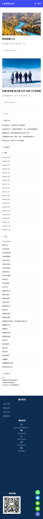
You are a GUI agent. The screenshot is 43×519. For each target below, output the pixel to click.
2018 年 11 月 (6, 230)
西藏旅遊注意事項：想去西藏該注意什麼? (14, 321)
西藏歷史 (5, 329)
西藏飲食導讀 (6, 336)
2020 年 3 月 (5, 207)
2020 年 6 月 (5, 195)
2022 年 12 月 (6, 180)
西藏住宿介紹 (6, 291)
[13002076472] (21, 436)
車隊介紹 (5, 340)
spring (7, 44)
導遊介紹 (5, 245)
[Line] (37, 503)
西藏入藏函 (5, 294)
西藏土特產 (5, 302)
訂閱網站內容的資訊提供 (9, 380)
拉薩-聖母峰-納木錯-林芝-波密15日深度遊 (21, 91)
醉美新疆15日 (8, 39)
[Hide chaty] (37, 514)
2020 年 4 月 (5, 203)
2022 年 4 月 (5, 184)
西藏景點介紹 (6, 325)
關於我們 (5, 351)
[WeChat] (37, 508)
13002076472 (21, 439)
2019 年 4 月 (5, 218)
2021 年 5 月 (5, 188)
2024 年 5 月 (5, 176)
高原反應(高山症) (7, 367)
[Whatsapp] (37, 492)
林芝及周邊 (5, 283)
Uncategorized (6, 241)
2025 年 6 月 (5, 169)
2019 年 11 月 (6, 211)
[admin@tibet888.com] (21, 424)
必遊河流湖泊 (6, 268)
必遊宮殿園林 (6, 256)
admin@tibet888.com (21, 428)
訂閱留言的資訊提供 (8, 382)
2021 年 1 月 (5, 192)
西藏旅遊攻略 (6, 313)
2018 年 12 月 (6, 226)
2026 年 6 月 (5, 157)
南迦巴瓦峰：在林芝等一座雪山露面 (13, 140)
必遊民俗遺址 (6, 264)
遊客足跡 (5, 348)
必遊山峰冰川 (6, 260)
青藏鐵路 (5, 359)
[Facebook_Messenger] (37, 497)
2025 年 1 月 (5, 173)
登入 (3, 377)
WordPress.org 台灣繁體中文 (10, 385)
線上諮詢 (21, 451)
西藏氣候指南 (6, 332)
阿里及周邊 (5, 355)
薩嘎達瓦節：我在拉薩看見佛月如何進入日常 (15, 133)
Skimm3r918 (9, 96)
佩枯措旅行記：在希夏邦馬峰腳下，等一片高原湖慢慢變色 (19, 129)
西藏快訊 (5, 310)
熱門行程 (5, 287)
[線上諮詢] (21, 448)
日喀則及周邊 (6, 275)
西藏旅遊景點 (6, 317)
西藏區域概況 (6, 298)
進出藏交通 (5, 344)
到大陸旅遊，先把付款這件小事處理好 (13, 125)
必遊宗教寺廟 (6, 253)
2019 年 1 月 (5, 222)
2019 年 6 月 (5, 214)
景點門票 (5, 279)
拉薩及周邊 (5, 272)
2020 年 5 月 (5, 199)
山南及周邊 (5, 249)
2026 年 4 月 (5, 165)
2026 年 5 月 (5, 161)
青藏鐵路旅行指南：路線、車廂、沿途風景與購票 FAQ (18, 136)
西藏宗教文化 (6, 306)
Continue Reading (10, 49)
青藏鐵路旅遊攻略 (7, 363)
